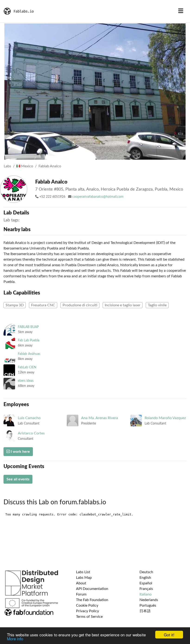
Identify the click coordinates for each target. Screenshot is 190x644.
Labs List (83, 572)
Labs (7, 166)
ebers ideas (26, 380)
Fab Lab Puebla (28, 340)
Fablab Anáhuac (29, 354)
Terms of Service (89, 616)
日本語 (145, 611)
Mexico (26, 166)
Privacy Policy (87, 611)
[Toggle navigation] (180, 11)
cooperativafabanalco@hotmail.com (98, 196)
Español (145, 583)
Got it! (169, 635)
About (81, 583)
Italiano (145, 594)
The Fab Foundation (92, 600)
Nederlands (148, 600)
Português (147, 605)
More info (15, 638)
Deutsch (146, 572)
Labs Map (84, 577)
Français (146, 589)
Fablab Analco (49, 166)
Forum (81, 594)
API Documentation (92, 589)
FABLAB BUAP (28, 327)
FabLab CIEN (27, 367)
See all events (17, 479)
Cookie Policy (87, 605)
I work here (20, 451)
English (145, 577)
